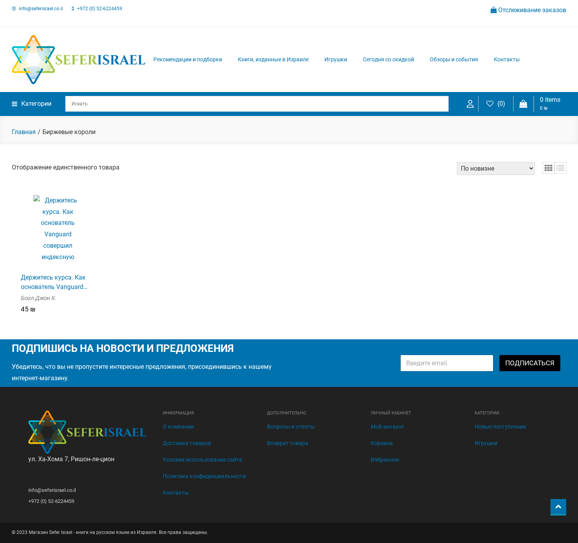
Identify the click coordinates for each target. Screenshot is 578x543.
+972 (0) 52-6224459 (99, 8)
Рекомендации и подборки (187, 59)
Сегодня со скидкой (388, 59)
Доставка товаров (187, 443)
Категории (36, 103)
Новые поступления (500, 426)
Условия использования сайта (202, 459)
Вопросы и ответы (291, 426)
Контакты (507, 59)
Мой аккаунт (387, 426)
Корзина (382, 443)
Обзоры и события (454, 59)
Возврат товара (287, 443)
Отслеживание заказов (531, 10)
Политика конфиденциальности (204, 476)
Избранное (385, 459)
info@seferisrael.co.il (41, 8)
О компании (178, 426)
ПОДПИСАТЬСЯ (529, 363)
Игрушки (335, 59)
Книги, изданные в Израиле (273, 59)
